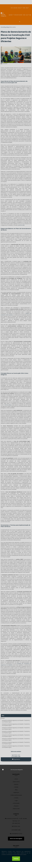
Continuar (16, 858)
